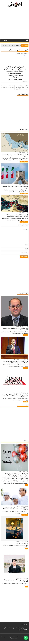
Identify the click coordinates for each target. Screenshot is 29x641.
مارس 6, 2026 (24, 578)
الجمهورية (18, 152)
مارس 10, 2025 (24, 359)
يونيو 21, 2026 (24, 184)
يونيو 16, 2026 (24, 212)
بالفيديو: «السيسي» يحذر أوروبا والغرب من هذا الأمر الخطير (7, 86)
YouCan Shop (10, 628)
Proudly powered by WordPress (9, 637)
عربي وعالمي (24, 81)
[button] (26, 638)
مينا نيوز (25, 628)
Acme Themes (14, 638)
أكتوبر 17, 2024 (24, 393)
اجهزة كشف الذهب (18, 628)
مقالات (21, 161)
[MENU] (1, 40)
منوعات (26, 484)
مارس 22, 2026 (24, 506)
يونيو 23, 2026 (24, 152)
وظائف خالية (26, 334)
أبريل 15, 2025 (24, 326)
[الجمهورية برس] (27, 40)
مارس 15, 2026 (24, 541)
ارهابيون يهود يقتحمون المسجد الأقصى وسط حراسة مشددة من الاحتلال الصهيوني (22, 87)
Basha (18, 53)
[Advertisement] (14, 23)
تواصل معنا (24, 624)
